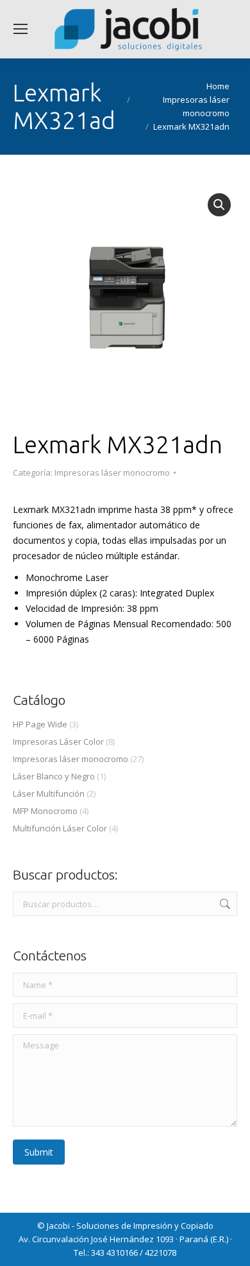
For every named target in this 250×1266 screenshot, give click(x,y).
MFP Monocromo (45, 811)
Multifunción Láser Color (60, 828)
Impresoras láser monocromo (112, 472)
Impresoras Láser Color (58, 741)
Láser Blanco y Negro (54, 776)
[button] (219, 204)
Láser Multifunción (49, 793)
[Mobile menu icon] (20, 29)
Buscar (223, 904)
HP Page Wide (40, 724)
